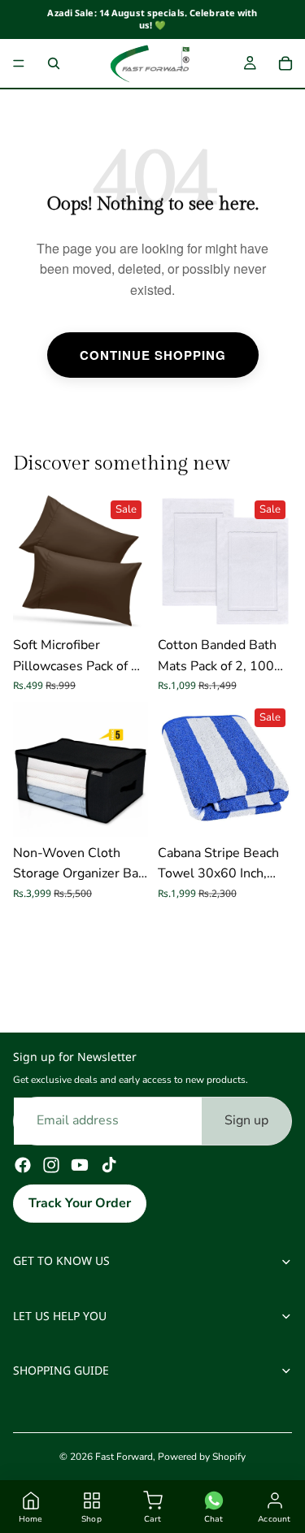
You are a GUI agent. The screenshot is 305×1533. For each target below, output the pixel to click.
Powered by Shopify (202, 1456)
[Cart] (285, 63)
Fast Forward (124, 1456)
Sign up (246, 1120)
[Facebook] (23, 1165)
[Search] (54, 63)
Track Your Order (79, 1203)
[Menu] (18, 63)
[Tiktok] (109, 1165)
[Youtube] (79, 1165)
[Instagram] (51, 1165)
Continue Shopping (153, 355)
